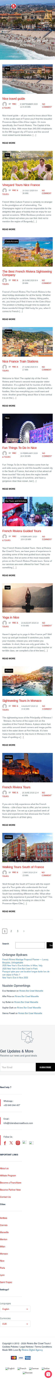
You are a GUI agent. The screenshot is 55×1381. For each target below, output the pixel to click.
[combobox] (15, 1309)
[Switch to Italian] (45, 1369)
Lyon (2, 1274)
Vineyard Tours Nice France (21, 185)
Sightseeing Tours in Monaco (21, 700)
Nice (7, 68)
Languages (5, 1303)
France (8, 331)
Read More (8, 143)
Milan (2, 1246)
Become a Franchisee (10, 1182)
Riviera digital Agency (32, 1349)
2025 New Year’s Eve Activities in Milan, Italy (22, 965)
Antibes (8, 757)
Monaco (8, 670)
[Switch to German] (34, 1369)
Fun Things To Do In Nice (19, 447)
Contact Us (5, 1196)
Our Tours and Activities (16, 501)
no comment (47, 105)
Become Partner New (10, 1189)
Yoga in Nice (10, 617)
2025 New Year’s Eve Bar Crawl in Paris (20, 968)
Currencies (5, 1318)
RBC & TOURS (9, 106)
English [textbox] (5, 1309)
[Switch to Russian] (27, 1373)
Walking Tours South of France (23, 867)
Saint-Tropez (6, 1282)
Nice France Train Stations (20, 361)
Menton (3, 1239)
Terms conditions (43, 1346)
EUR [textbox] (4, 1323)
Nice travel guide (13, 98)
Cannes (3, 1225)
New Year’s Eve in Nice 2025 (15, 977)
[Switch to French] (22, 1369)
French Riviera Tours (16, 787)
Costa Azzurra (11, 241)
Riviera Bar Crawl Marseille (31, 990)
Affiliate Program (8, 1175)
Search (5, 944)
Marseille (4, 1232)
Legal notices (26, 1346)
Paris (2, 1267)
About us (4, 1168)
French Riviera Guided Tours (21, 531)
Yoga (7, 587)
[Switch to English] (10, 1369)
